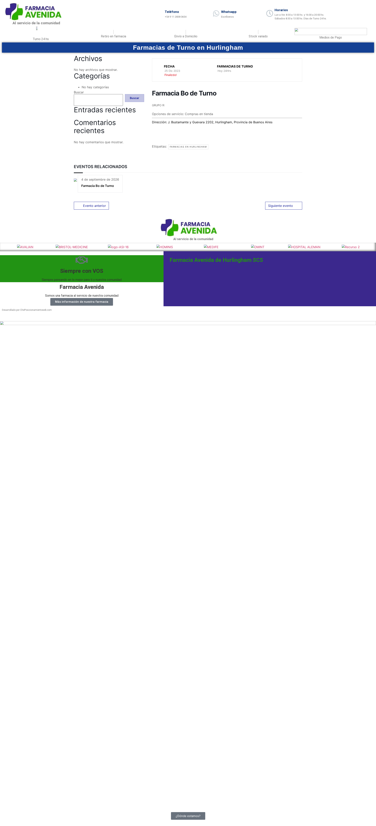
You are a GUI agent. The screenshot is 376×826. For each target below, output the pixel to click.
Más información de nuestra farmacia (81, 302)
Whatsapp (229, 12)
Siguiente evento (280, 206)
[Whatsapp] (216, 13)
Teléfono (172, 12)
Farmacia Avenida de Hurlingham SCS (216, 260)
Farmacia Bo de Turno (97, 186)
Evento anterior (94, 206)
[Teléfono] (159, 13)
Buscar (79, 92)
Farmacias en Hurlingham (188, 146)
